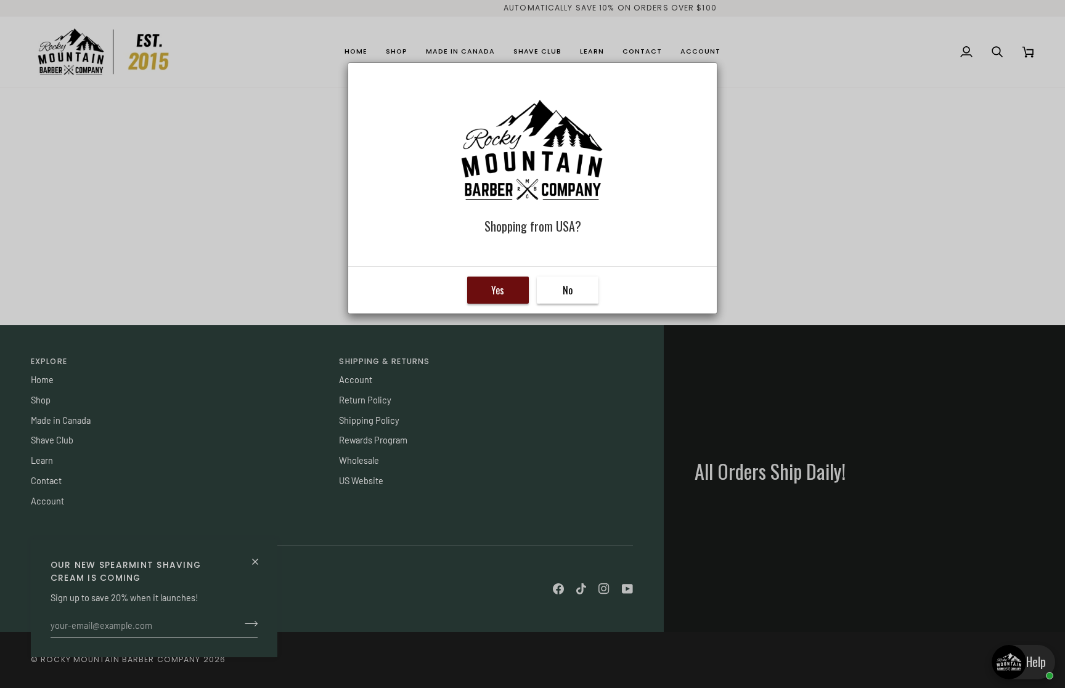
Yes (497, 290)
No (568, 290)
